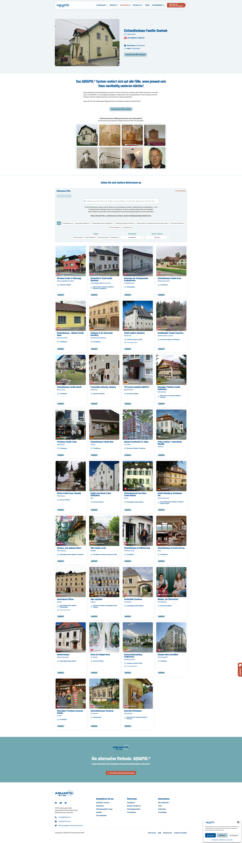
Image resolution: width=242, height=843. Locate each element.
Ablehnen (222, 835)
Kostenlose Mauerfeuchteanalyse (122, 773)
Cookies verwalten (180, 833)
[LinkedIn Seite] (66, 803)
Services (113, 5)
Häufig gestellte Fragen (104, 809)
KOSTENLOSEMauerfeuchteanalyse (176, 5)
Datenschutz (222, 839)
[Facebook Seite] (56, 803)
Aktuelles (137, 5)
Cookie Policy (215, 839)
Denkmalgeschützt (133, 809)
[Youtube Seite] (61, 803)
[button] (238, 822)
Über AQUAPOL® (164, 802)
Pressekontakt (101, 815)
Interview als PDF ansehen (135, 54)
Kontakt (99, 812)
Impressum (230, 839)
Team (160, 806)
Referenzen (124, 5)
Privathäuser (131, 812)
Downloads (162, 809)
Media (147, 5)
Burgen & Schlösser (134, 806)
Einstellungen (234, 835)
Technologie (100, 5)
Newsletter (100, 806)
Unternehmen (157, 5)
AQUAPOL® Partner (103, 802)
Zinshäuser (131, 802)
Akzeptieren (210, 835)
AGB (159, 833)
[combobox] (121, 201)
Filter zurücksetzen (64, 196)
